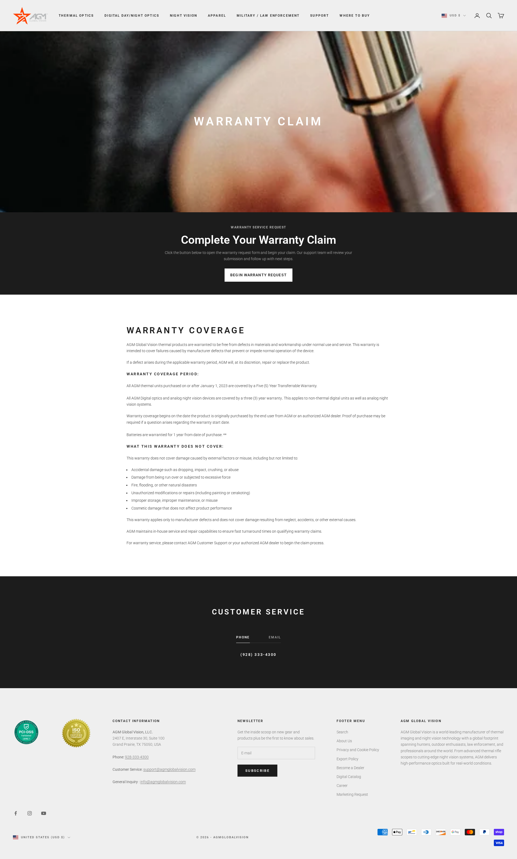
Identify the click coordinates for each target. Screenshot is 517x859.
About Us (344, 741)
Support (319, 15)
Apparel (217, 15)
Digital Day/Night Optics (131, 15)
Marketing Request (352, 794)
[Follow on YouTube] (43, 813)
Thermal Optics (76, 15)
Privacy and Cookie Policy (358, 750)
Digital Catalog (349, 777)
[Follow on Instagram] (29, 813)
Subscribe (257, 771)
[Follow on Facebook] (15, 813)
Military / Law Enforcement (268, 15)
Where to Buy (355, 15)
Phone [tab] (243, 637)
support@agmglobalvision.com (169, 769)
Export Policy (347, 759)
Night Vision (183, 15)
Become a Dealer (350, 768)
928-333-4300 (137, 757)
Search (342, 732)
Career (342, 785)
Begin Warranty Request (258, 275)
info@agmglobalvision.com (163, 782)
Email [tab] (275, 637)
